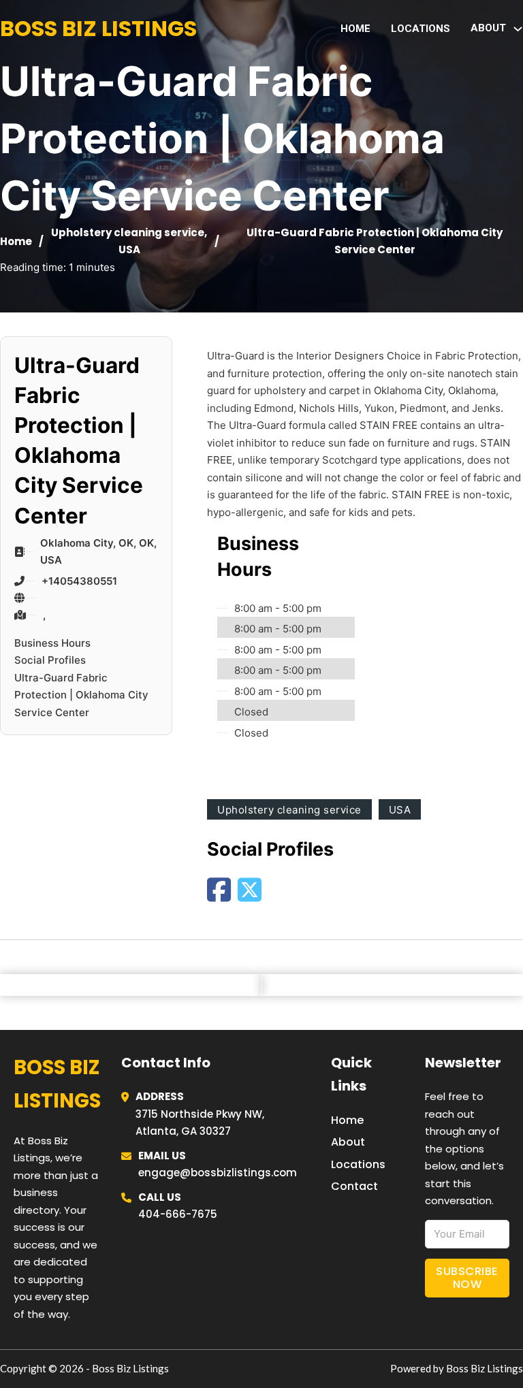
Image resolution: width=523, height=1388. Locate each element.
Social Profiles (50, 659)
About (348, 1142)
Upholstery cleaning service (127, 232)
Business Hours (52, 642)
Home (355, 28)
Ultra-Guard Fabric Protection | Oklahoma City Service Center (81, 695)
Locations (420, 28)
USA (129, 249)
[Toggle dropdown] (518, 29)
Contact (354, 1186)
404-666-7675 (177, 1214)
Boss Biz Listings (98, 28)
